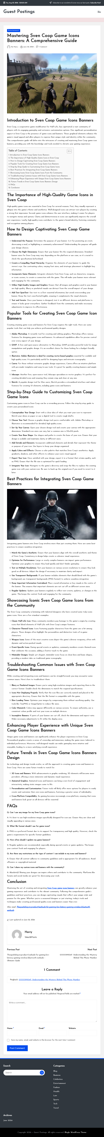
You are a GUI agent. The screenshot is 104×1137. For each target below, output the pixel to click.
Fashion (56, 1087)
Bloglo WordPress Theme (75, 1132)
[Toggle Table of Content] (68, 151)
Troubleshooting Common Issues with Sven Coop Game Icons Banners (39, 176)
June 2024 (7, 1120)
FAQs (12, 185)
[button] (31, 937)
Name (10, 1028)
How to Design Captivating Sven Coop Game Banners (32, 161)
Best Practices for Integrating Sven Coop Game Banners (33, 170)
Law (55, 1096)
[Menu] (99, 12)
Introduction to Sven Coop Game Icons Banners (29, 155)
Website (72, 1028)
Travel (56, 1108)
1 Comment (43, 47)
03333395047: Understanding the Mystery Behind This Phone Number (49, 980)
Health (56, 1092)
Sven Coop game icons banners (60, 888)
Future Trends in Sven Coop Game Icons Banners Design (34, 182)
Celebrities (58, 1079)
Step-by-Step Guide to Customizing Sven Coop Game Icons (35, 167)
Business (56, 1075)
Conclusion (15, 188)
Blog (55, 1071)
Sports (56, 1100)
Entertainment (13, 30)
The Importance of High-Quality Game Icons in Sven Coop (34, 158)
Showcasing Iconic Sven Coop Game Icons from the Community (36, 173)
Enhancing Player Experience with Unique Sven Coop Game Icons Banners (40, 179)
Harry (28, 932)
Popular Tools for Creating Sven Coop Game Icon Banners (34, 164)
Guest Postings (19, 12)
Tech (55, 1104)
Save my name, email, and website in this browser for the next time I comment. (43, 1040)
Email (42, 1028)
